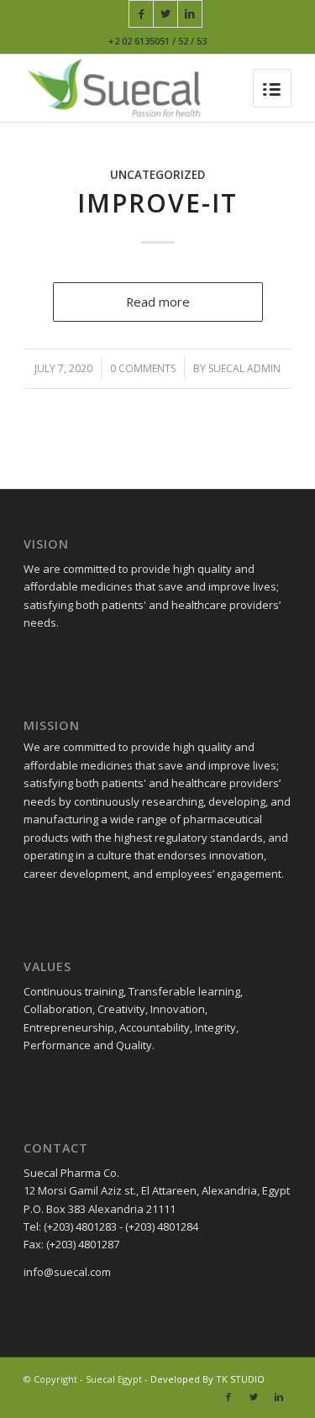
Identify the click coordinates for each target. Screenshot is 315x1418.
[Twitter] (165, 14)
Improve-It (157, 203)
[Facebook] (141, 14)
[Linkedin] (190, 14)
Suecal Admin (244, 368)
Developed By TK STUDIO (207, 1379)
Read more (158, 301)
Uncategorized (157, 174)
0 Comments (143, 368)
